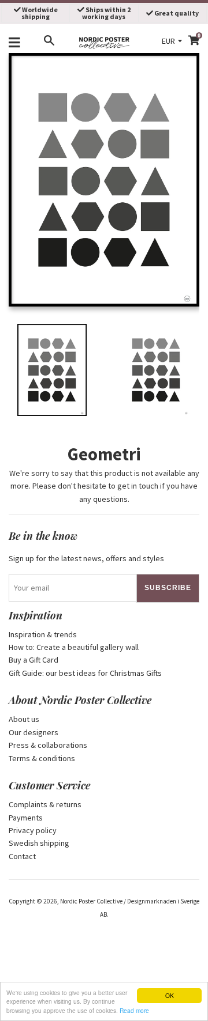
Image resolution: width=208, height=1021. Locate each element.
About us (24, 719)
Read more (134, 1010)
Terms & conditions (42, 758)
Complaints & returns (45, 804)
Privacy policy (33, 830)
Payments (26, 817)
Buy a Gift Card (33, 660)
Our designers (33, 732)
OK (169, 995)
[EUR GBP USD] (172, 41)
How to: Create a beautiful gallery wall (74, 647)
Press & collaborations (48, 745)
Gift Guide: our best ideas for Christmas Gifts (85, 673)
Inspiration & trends (43, 634)
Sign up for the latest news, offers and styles (86, 558)
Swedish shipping (39, 843)
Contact (22, 856)
